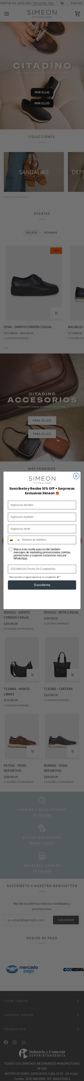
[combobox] (14, 540)
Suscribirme (42, 585)
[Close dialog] (76, 476)
